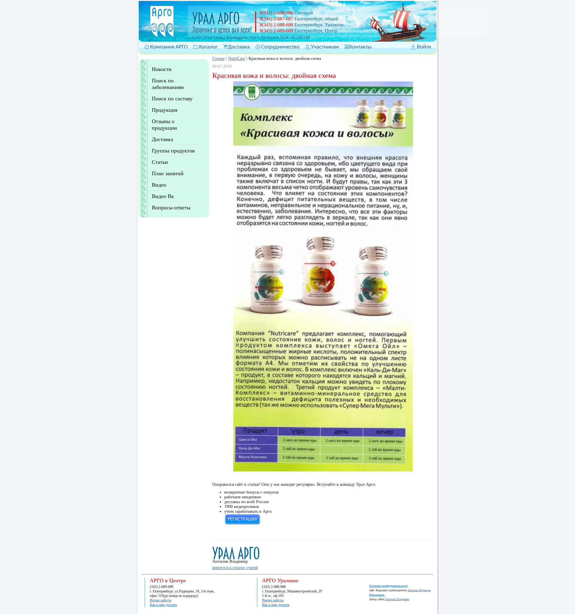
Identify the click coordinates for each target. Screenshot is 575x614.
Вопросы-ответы (171, 208)
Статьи (160, 162)
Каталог (208, 47)
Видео (159, 185)
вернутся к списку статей (235, 567)
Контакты (360, 47)
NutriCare (236, 58)
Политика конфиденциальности (388, 585)
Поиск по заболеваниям (168, 84)
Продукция (164, 110)
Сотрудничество (280, 47)
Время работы (160, 600)
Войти (424, 47)
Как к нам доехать (163, 605)
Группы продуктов (173, 151)
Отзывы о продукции (164, 124)
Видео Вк (163, 196)
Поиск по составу (172, 99)
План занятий (168, 173)
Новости (162, 69)
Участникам (325, 47)
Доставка (239, 47)
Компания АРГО (169, 47)
